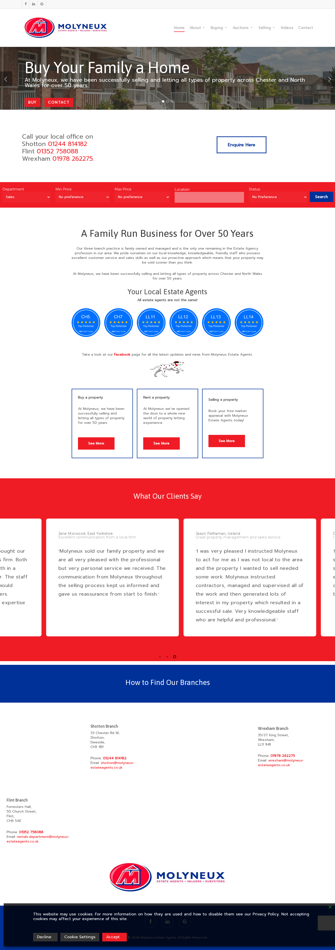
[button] (242, 144)
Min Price (63, 189)
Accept (113, 937)
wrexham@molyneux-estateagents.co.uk (281, 763)
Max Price (123, 189)
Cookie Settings (79, 937)
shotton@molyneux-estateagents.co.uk (112, 765)
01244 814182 (67, 144)
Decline (44, 937)
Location (182, 189)
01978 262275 (72, 158)
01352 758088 (57, 151)
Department (13, 189)
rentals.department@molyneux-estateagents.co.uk (38, 839)
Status (254, 189)
